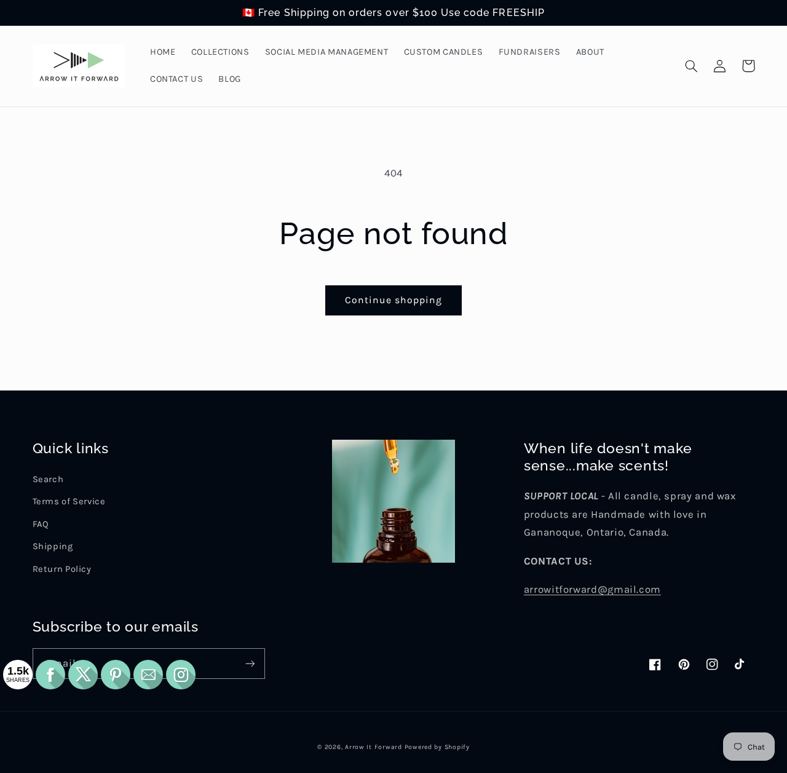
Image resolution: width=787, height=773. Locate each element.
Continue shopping (394, 300)
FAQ (41, 524)
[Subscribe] (249, 663)
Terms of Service (69, 501)
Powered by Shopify (437, 747)
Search (48, 479)
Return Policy (62, 569)
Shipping (53, 546)
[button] (692, 66)
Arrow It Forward (373, 747)
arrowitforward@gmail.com (592, 589)
